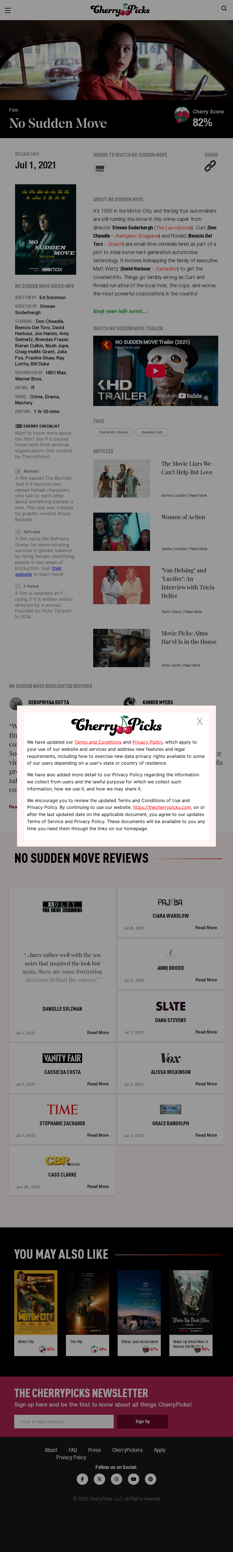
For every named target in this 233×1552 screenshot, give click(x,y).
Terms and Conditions (98, 742)
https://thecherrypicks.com (162, 807)
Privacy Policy (147, 742)
